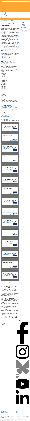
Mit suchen (4, 3)
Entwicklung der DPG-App (5, 116)
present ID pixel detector (16, 42)
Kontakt (2, 11)
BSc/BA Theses (24, 23)
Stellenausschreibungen (4, 413)
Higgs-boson (11, 35)
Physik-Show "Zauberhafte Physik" (6, 114)
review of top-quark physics (13, 109)
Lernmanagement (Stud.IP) (4, 411)
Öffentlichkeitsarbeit (4, 9)
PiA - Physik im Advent (5, 117)
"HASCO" (13, 100)
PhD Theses (23, 25)
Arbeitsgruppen (3, 6)
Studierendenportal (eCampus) (4, 412)
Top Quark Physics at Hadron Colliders (7, 106)
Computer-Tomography (5, 119)
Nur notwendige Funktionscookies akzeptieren (19, 419)
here (10, 295)
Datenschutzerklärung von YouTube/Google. (9, 127)
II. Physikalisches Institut (4, 17)
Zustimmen (15, 128)
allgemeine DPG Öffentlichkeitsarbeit (6, 115)
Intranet (17, 412)
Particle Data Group (4, 109)
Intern (2, 10)
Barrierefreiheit (17, 409)
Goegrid (13, 55)
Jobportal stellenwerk (3, 414)
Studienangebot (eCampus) (4, 409)
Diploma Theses (24, 26)
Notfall (16, 411)
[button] (1, 18)
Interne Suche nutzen (4, 4)
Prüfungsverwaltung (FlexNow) (4, 410)
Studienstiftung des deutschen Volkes (12, 107)
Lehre (2, 7)
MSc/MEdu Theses (24, 24)
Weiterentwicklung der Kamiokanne (6, 118)
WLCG (2, 54)
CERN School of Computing (5, 101)
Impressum (17, 413)
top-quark (7, 35)
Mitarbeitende (3, 8)
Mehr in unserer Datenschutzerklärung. (13, 140)
